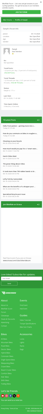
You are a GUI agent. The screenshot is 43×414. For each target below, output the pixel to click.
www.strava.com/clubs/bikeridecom (16, 260)
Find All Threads (17, 83)
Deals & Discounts (8, 319)
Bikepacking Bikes (7, 363)
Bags (22, 349)
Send (9, 283)
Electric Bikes (6, 349)
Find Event (23, 305)
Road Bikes (5, 346)
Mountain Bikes (7, 342)
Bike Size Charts (26, 327)
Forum (3, 312)
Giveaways (5, 315)
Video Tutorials (25, 320)
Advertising (5, 322)
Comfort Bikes (6, 373)
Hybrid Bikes (5, 353)
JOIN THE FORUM (21, 12)
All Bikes (4, 339)
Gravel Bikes (5, 366)
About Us (4, 305)
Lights (22, 342)
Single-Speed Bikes (8, 360)
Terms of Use (14, 408)
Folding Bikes (6, 384)
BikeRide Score (6, 309)
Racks (22, 346)
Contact (4, 326)
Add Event (23, 309)
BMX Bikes (5, 380)
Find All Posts (9, 73)
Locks (22, 339)
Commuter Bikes (7, 356)
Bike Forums (7, 20)
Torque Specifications (28, 323)
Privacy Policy (5, 408)
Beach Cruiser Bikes (8, 370)
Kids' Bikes (5, 377)
